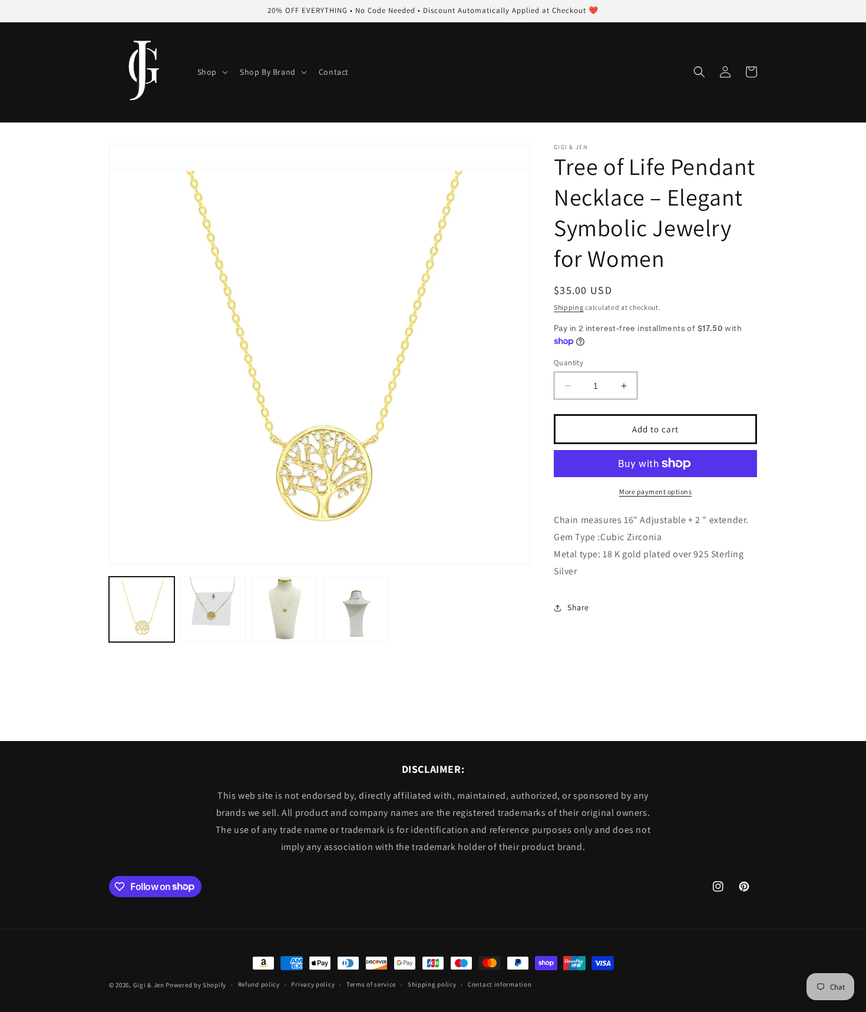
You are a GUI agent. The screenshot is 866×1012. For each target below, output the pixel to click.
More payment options (655, 491)
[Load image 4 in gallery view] (355, 609)
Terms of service (371, 984)
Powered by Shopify (196, 985)
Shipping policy (432, 984)
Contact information (499, 984)
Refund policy (259, 984)
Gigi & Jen (148, 985)
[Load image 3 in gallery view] (284, 609)
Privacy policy (313, 984)
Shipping (569, 307)
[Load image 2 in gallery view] (213, 609)
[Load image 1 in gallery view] (141, 609)
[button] (211, 71)
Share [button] (578, 607)
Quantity (568, 363)
